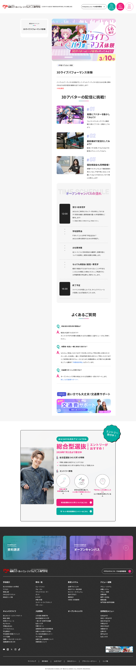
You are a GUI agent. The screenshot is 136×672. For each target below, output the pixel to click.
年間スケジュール (8, 621)
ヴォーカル (39, 589)
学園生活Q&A (7, 626)
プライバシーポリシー (89, 661)
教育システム (73, 582)
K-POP (38, 597)
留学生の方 (104, 634)
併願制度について (41, 642)
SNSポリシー (71, 661)
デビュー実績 (104, 592)
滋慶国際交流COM (9, 642)
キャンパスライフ (9, 611)
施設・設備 (6, 618)
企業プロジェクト (73, 586)
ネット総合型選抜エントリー (44, 634)
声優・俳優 (39, 600)
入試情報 (39, 611)
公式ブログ (57, 661)
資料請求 (45, 661)
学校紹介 (6, 582)
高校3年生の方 (105, 621)
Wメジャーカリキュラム (75, 592)
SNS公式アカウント (9, 594)
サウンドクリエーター (42, 592)
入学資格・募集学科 (42, 615)
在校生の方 (104, 615)
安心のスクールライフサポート (12, 615)
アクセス (5, 589)
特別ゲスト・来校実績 (75, 589)
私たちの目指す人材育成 (11, 586)
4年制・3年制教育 (73, 600)
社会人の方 (104, 636)
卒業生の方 (104, 623)
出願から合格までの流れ (43, 631)
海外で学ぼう (72, 594)
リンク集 (105, 661)
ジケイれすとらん (8, 629)
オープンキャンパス (75, 611)
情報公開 (6, 592)
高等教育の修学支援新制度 (44, 629)
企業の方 (103, 631)
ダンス (38, 594)
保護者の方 (104, 629)
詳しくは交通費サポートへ (69, 379)
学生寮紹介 (6, 631)
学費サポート (40, 626)
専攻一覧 (39, 582)
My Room (6, 623)
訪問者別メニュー (107, 611)
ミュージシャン (40, 586)
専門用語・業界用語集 (107, 602)
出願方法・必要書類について (45, 639)
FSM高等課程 (92, 7)
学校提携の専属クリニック (11, 634)
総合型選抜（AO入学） (43, 618)
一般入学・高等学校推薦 (43, 621)
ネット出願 (39, 636)
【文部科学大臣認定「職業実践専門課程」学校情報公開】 (57, 6)
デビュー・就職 (105, 582)
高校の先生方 (104, 626)
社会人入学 (39, 623)
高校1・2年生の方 (106, 618)
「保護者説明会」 (77, 362)
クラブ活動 (6, 636)
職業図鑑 (103, 600)
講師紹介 (71, 597)
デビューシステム (105, 586)
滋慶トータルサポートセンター (12, 639)
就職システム (104, 589)
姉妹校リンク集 (8, 597)
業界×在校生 (104, 597)
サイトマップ (32, 661)
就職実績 (103, 594)
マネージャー (40, 605)
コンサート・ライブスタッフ (44, 602)
